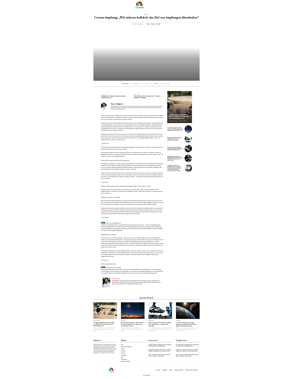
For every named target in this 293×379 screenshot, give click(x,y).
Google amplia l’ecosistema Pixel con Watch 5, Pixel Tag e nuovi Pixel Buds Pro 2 (179, 116)
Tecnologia (96, 320)
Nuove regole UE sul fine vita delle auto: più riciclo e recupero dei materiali (174, 139)
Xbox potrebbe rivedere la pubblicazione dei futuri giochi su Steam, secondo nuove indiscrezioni (175, 158)
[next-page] (189, 94)
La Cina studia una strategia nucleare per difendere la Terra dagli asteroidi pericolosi (175, 148)
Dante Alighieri (139, 24)
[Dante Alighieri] (104, 106)
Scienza (123, 320)
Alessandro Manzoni (173, 121)
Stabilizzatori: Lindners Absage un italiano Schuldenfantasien (113, 96)
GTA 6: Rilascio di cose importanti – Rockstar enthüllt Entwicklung (147, 96)
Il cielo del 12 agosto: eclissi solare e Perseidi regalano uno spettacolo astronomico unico (175, 129)
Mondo (146, 14)
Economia (151, 320)
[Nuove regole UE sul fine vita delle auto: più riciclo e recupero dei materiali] (188, 138)
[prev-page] (186, 94)
